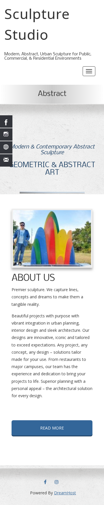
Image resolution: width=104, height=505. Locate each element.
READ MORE (52, 428)
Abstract (52, 94)
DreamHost (65, 492)
